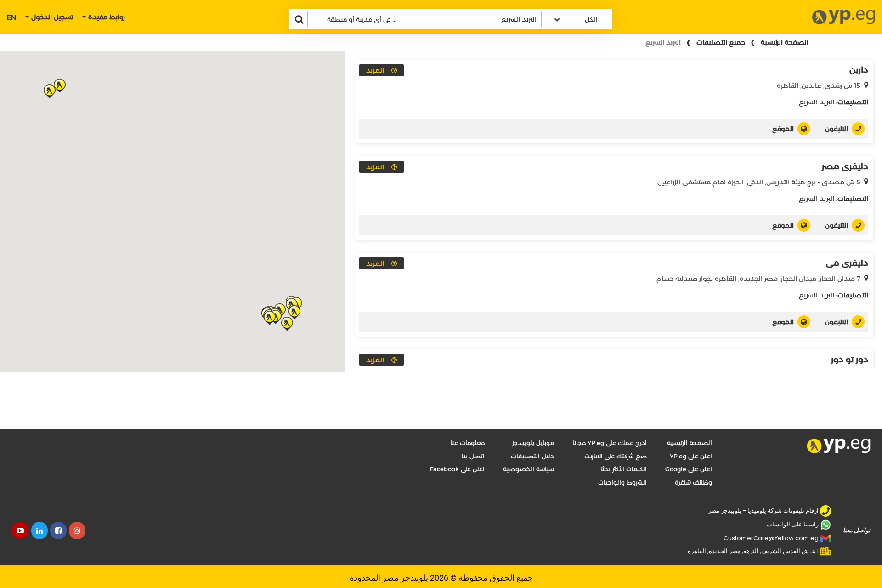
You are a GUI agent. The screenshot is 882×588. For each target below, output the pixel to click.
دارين (858, 70)
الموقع (783, 129)
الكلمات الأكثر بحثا (623, 469)
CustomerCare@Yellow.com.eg (771, 538)
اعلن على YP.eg (691, 456)
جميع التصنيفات (720, 42)
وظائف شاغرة (693, 482)
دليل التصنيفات (532, 456)
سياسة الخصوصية (528, 469)
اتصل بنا (473, 456)
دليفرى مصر (845, 166)
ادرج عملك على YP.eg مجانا (609, 442)
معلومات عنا (467, 442)
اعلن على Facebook (457, 469)
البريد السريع (816, 102)
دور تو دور (849, 359)
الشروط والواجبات (622, 482)
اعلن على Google (688, 469)
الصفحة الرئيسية (784, 42)
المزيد (375, 70)
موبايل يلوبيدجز (533, 442)
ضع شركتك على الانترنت (615, 456)
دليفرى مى (847, 263)
